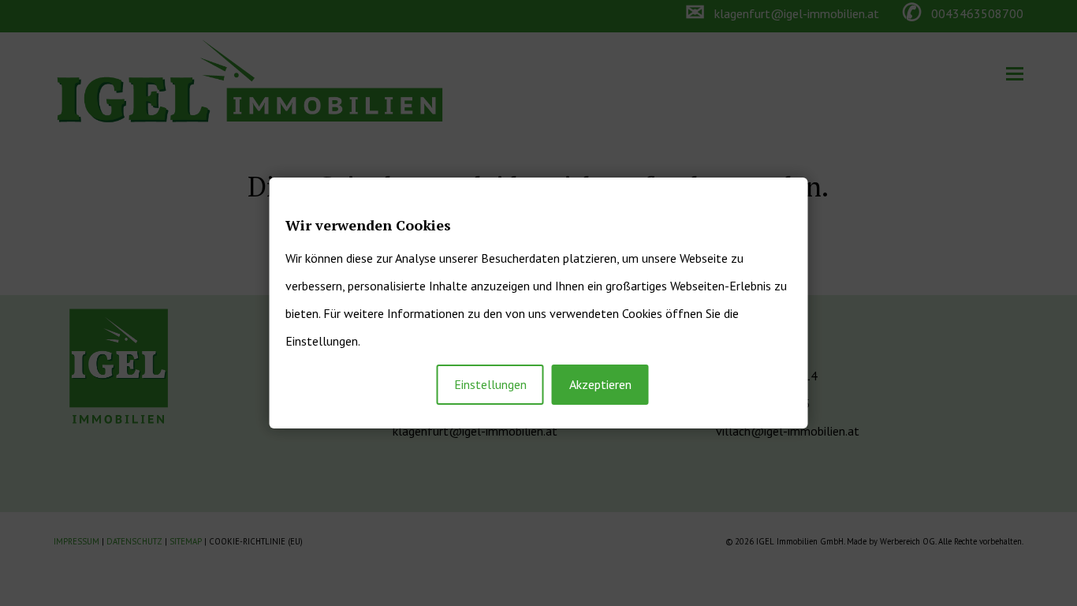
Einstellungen (490, 384)
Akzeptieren (600, 384)
